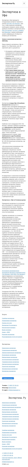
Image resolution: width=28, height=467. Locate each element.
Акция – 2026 (6, 332)
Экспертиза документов (9, 371)
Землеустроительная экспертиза (11, 352)
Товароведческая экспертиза (10, 362)
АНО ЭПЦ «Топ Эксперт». (13, 23)
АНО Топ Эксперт (7, 30)
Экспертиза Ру (8, 3)
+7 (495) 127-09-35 (12, 385)
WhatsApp (7, 32)
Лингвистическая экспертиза (10, 364)
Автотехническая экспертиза (10, 359)
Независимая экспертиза (9, 320)
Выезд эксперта (6, 330)
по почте (15, 30)
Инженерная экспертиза (9, 355)
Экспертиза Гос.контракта (9, 325)
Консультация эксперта (8, 327)
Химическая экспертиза (9, 348)
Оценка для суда (7, 323)
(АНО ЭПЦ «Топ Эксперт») (17, 274)
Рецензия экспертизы (8, 334)
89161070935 (12, 387)
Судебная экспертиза (8, 318)
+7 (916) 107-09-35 (7, 455)
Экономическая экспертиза (10, 368)
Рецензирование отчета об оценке (12, 336)
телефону (21, 30)
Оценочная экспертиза (8, 366)
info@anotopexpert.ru (14, 390)
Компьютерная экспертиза (9, 357)
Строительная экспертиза (9, 350)
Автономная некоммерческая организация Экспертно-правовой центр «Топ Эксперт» (13, 272)
